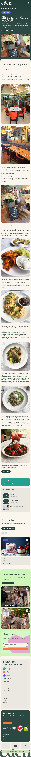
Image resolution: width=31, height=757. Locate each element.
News (4, 704)
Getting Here (6, 681)
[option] (15, 551)
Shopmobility (6, 688)
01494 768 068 (7, 720)
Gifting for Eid (13, 494)
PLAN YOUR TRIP (8, 583)
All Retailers (5, 698)
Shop (8, 668)
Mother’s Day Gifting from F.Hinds (17, 506)
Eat (8, 672)
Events (4, 700)
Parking (4, 683)
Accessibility (5, 686)
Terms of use (6, 734)
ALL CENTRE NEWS (8, 528)
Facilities (5, 702)
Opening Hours (6, 690)
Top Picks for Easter (14, 500)
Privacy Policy (6, 739)
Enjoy (8, 675)
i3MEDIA (23, 751)
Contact (7, 723)
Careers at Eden (6, 696)
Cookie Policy (6, 737)
